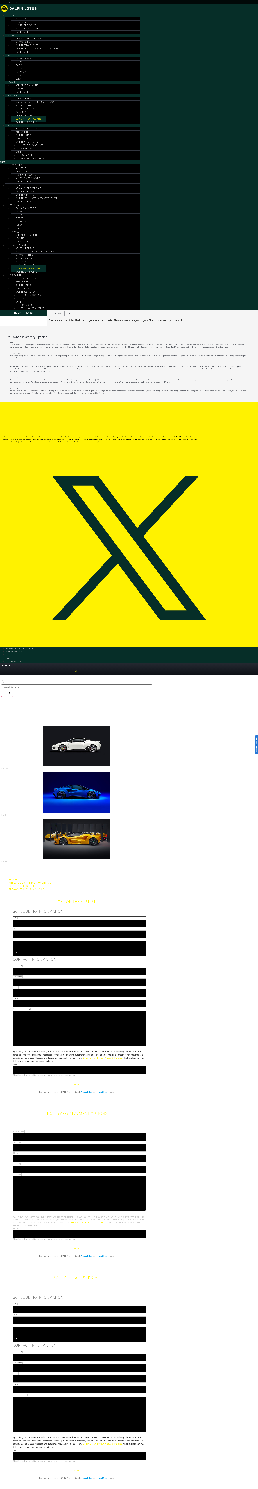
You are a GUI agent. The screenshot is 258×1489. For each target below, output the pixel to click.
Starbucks (26, 148)
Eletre (13, 867)
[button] (70, 162)
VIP (77, 671)
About (104, 430)
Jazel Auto (17, 661)
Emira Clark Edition (26, 58)
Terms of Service (103, 1092)
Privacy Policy (86, 1092)
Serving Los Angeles (32, 158)
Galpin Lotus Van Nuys (104, 413)
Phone (16, 1229)
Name (15, 1064)
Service (104, 427)
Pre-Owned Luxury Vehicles (26, 876)
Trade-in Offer (23, 32)
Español (6, 665)
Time (15, 929)
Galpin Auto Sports (26, 122)
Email (15, 1450)
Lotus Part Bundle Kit (23, 873)
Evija (18, 79)
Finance (104, 425)
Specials (104, 409)
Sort (69, 313)
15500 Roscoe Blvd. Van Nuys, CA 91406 (104, 419)
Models (104, 403)
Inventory (104, 406)
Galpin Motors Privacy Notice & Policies (102, 1058)
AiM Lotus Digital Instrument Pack (31, 870)
